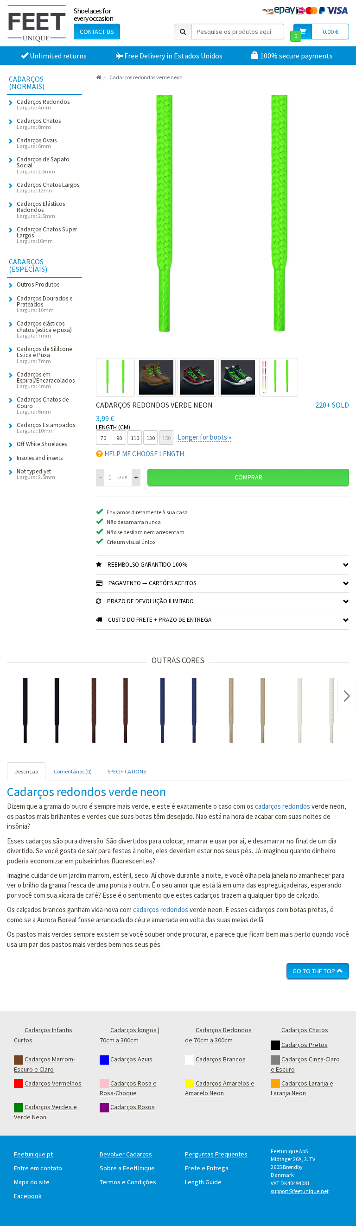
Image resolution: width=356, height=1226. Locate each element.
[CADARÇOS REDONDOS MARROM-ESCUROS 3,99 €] (110, 712)
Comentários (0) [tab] (73, 771)
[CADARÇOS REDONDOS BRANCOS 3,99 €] (315, 712)
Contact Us (97, 31)
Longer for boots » (204, 437)
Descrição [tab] (26, 771)
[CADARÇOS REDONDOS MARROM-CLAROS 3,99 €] (247, 712)
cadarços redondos (282, 806)
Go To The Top (314, 971)
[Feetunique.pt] (37, 23)
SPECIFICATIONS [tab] (127, 771)
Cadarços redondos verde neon (146, 77)
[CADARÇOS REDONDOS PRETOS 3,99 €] (41, 712)
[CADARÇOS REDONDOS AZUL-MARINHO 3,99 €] (178, 712)
